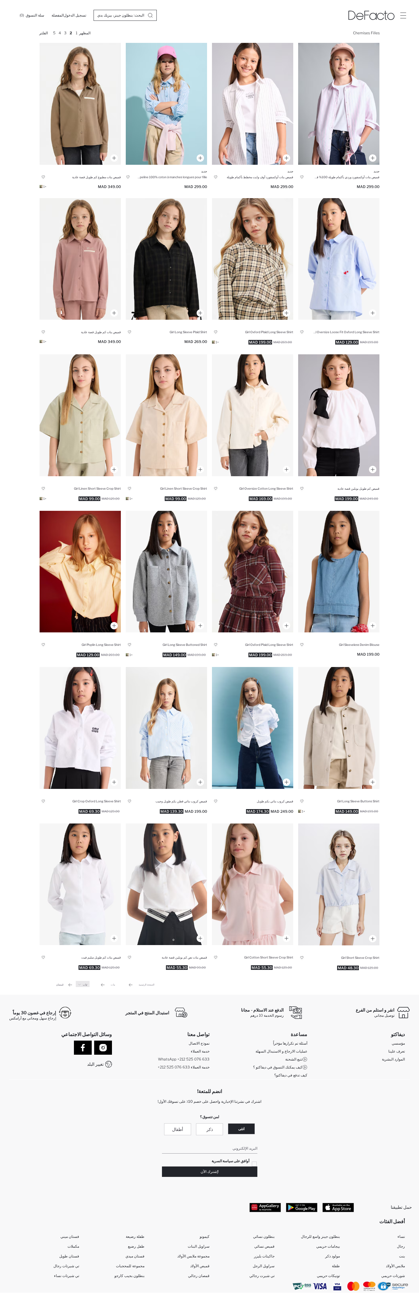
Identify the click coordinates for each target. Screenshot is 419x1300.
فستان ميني (69, 1236)
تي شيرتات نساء (66, 1275)
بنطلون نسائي (264, 1236)
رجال (401, 1246)
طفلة (336, 1266)
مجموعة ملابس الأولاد (193, 1256)
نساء (401, 1236)
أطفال (177, 1129)
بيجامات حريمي (328, 1246)
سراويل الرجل (264, 1266)
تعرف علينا (396, 1051)
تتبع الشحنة (293, 1059)
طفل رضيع (136, 1246)
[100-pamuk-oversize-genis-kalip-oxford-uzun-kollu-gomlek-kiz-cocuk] (338, 259)
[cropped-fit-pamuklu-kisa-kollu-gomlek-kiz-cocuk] (252, 884)
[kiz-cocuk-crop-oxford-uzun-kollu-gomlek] (252, 728)
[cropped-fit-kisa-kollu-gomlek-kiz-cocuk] (338, 884)
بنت (402, 1256)
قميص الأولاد (200, 1266)
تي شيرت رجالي (262, 1275)
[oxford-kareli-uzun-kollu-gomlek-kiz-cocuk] (252, 259)
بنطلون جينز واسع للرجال (320, 1236)
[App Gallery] (265, 1207)
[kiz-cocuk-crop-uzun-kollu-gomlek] (166, 728)
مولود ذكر (332, 1256)
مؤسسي (398, 1043)
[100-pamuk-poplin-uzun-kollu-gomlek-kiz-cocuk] (80, 572)
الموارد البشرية (393, 1059)
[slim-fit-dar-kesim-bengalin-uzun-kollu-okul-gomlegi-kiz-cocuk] (80, 884)
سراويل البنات (199, 1246)
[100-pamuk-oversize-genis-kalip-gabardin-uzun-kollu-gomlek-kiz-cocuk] (252, 415)
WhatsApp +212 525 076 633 (184, 1059)
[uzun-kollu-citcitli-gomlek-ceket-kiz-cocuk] (166, 572)
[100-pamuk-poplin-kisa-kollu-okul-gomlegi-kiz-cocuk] (166, 884)
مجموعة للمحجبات (130, 1266)
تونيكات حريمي (328, 1275)
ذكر (209, 1129)
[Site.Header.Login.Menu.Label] (403, 15)
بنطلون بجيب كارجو (129, 1275)
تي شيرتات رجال (66, 1266)
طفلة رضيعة (135, 1236)
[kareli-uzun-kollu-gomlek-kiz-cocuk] (166, 259)
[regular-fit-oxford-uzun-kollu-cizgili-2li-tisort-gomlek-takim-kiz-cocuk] (252, 104)
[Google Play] (301, 1207)
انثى (241, 1128)
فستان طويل (69, 1256)
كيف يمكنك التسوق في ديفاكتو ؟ (277, 1067)
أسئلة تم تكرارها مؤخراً (290, 1043)
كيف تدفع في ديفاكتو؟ (290, 1075)
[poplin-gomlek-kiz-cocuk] (338, 415)
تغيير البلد (95, 1064)
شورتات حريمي (393, 1275)
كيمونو (205, 1236)
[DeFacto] (371, 15)
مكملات (73, 1246)
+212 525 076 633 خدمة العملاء (184, 1067)
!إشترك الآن (210, 1171)
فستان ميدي (134, 1256)
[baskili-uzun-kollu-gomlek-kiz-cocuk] (80, 104)
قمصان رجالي (199, 1275)
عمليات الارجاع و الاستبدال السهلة (281, 1051)
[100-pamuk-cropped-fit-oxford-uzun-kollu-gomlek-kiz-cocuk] (80, 728)
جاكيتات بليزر (264, 1256)
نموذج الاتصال (199, 1043)
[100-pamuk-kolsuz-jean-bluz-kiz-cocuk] (338, 572)
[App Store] (338, 1207)
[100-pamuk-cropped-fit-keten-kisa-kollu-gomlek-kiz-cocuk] (166, 415)
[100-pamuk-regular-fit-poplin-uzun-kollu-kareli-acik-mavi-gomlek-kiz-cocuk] (166, 104)
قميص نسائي (264, 1246)
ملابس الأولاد (395, 1266)
